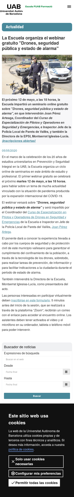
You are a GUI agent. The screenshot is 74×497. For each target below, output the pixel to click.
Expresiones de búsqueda (21, 353)
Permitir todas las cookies (36, 482)
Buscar (37, 396)
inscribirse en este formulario (30, 300)
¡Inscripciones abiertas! (19, 141)
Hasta (8, 378)
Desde (8, 365)
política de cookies (21, 449)
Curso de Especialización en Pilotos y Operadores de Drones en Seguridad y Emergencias (34, 217)
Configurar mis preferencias (38, 473)
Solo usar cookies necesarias (30, 461)
